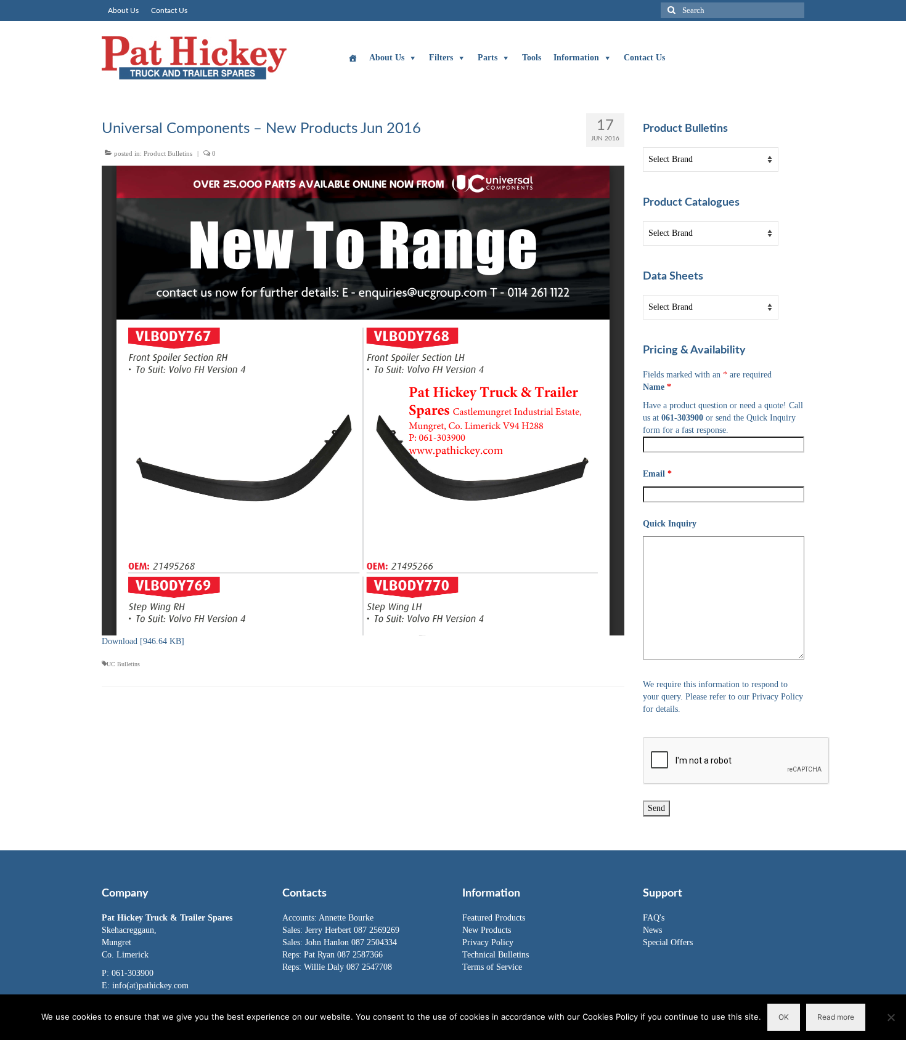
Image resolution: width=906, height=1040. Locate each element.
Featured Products (493, 917)
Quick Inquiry (669, 523)
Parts (487, 57)
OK (783, 1017)
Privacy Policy (487, 942)
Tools (531, 57)
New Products (486, 930)
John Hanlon (328, 942)
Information (576, 57)
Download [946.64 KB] (143, 641)
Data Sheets (673, 276)
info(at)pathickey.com (150, 985)
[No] (890, 1017)
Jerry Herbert (329, 930)
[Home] (352, 58)
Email (657, 473)
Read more (835, 1017)
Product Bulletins (168, 153)
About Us (386, 57)
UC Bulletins (123, 664)
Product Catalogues (691, 202)
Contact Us (644, 57)
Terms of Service (492, 967)
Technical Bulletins (495, 954)
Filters (441, 57)
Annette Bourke (346, 917)
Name (657, 387)
